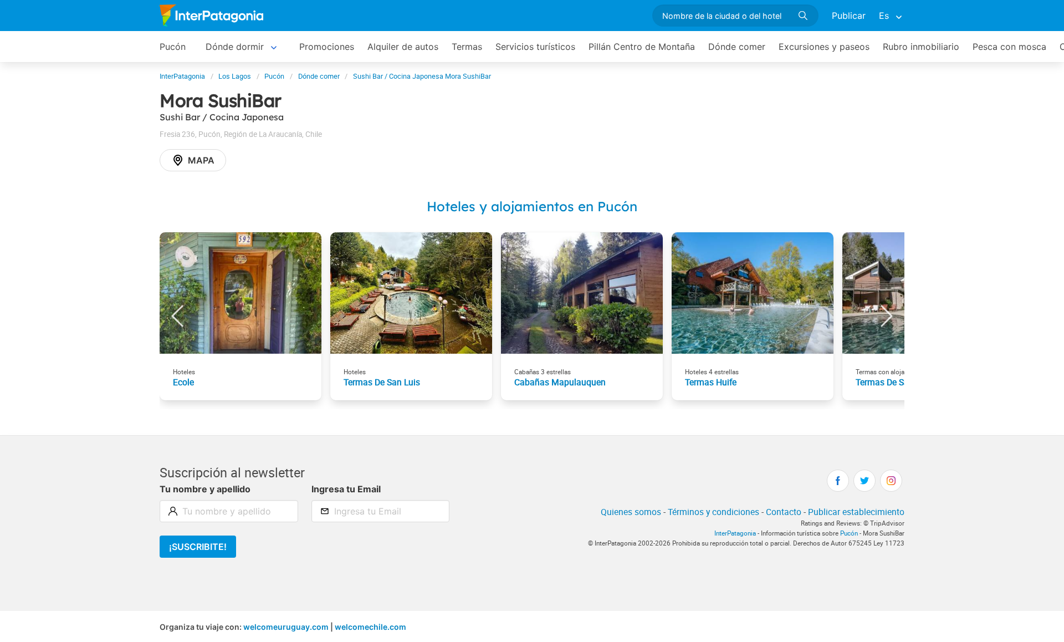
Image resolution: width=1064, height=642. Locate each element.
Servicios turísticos (535, 46)
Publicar (849, 15)
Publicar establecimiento (856, 512)
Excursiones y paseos (824, 46)
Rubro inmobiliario (921, 46)
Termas (467, 46)
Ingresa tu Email (346, 489)
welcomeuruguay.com (286, 626)
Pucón (173, 46)
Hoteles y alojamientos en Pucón (532, 206)
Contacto (783, 512)
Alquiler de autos (402, 46)
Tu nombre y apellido (205, 489)
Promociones (326, 46)
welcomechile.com (370, 626)
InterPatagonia (182, 76)
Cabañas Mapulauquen (560, 382)
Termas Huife (710, 382)
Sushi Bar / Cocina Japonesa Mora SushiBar (422, 76)
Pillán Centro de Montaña (642, 46)
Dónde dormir (235, 46)
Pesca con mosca (1009, 46)
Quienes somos (631, 512)
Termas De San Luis (382, 382)
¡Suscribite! (198, 546)
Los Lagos (234, 76)
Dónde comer (736, 46)
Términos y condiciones (713, 512)
